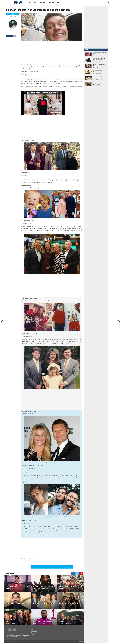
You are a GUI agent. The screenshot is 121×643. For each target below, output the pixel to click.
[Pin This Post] (81, 573)
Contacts (33, 634)
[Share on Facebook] (73, 573)
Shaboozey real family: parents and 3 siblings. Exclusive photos (99, 59)
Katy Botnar (13, 29)
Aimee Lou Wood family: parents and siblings (99, 65)
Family (58, 2)
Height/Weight (32, 2)
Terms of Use (34, 631)
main (14, 36)
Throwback (51, 2)
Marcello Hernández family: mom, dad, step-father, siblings (99, 77)
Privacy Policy (34, 632)
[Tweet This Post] (77, 573)
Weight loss (42, 2)
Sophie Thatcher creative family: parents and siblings (98, 83)
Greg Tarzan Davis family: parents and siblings (99, 53)
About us (33, 629)
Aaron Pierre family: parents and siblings (98, 71)
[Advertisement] (51, 52)
